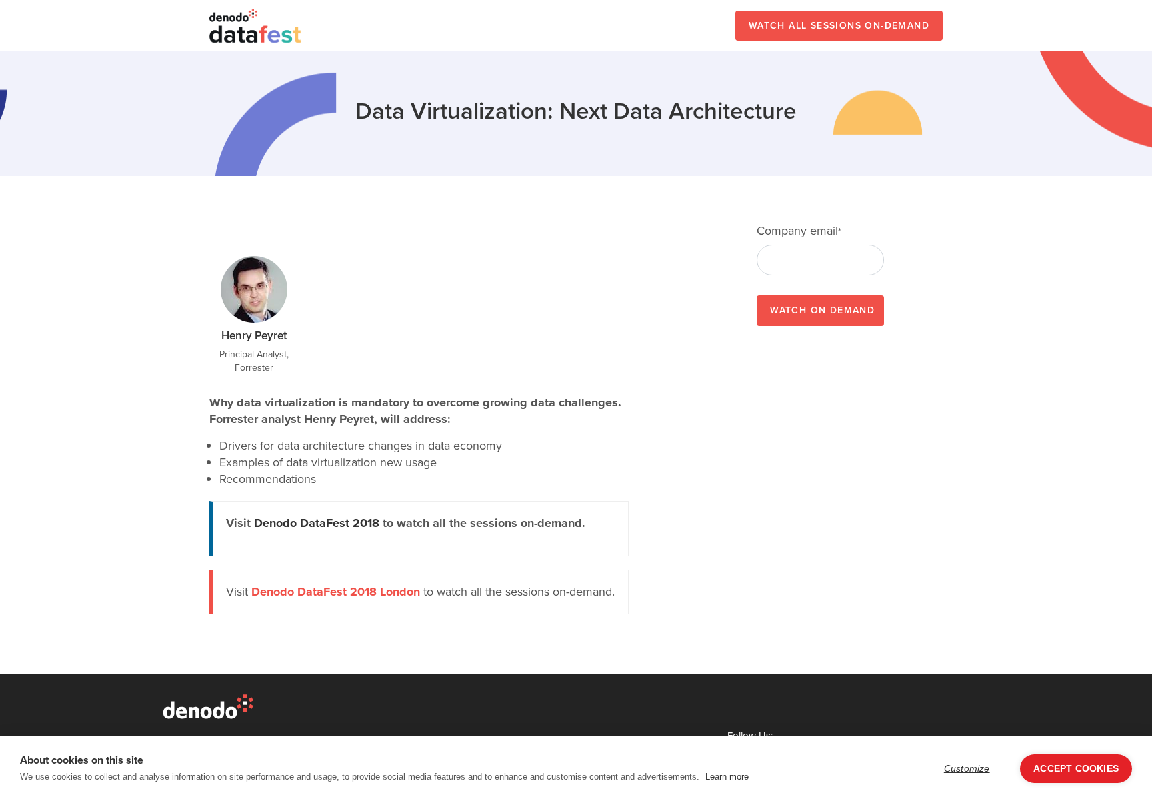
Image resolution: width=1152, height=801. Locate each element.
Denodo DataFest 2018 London (335, 591)
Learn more (727, 777)
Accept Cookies (1076, 769)
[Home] (256, 26)
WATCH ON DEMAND (822, 310)
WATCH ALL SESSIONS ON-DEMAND (839, 26)
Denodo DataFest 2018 (316, 523)
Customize (967, 769)
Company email (799, 231)
